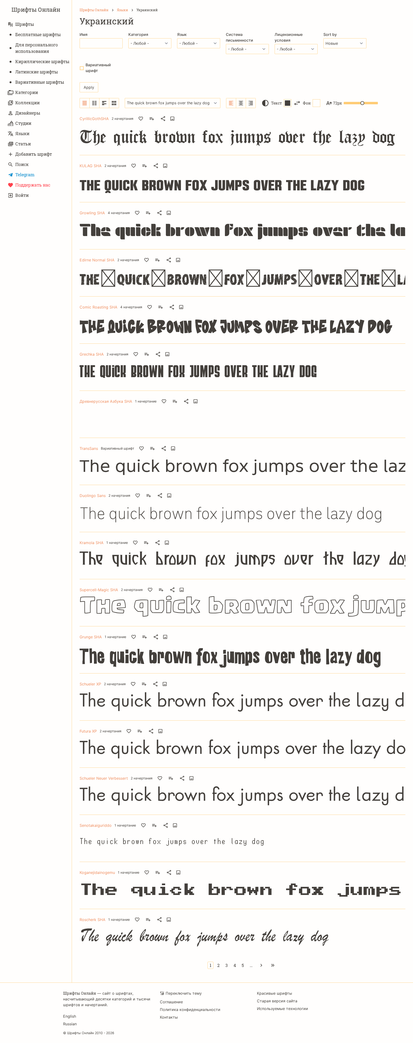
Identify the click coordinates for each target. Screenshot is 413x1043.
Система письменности (239, 37)
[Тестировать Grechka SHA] (167, 354)
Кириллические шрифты (42, 61)
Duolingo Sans (93, 495)
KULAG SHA (91, 165)
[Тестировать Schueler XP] (164, 684)
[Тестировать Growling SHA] (168, 212)
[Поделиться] (163, 118)
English (69, 1016)
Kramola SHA (91, 542)
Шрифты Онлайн (35, 9)
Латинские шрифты (36, 72)
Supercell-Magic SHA (99, 589)
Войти (22, 195)
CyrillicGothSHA (94, 118)
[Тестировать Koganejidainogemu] (178, 872)
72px (337, 102)
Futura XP (88, 731)
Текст (276, 102)
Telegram (24, 174)
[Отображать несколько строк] (104, 103)
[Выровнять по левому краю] (231, 103)
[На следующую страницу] (261, 965)
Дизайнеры (27, 113)
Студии (23, 123)
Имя (83, 34)
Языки (22, 133)
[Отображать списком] (85, 103)
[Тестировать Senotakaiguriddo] (175, 825)
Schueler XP (90, 684)
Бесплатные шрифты (38, 34)
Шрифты (24, 24)
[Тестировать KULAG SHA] (165, 165)
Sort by (330, 34)
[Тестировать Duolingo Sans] (169, 495)
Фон (307, 102)
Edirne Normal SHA (97, 260)
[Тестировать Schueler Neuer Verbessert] (191, 778)
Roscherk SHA (92, 919)
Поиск (22, 164)
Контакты (169, 1017)
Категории (26, 92)
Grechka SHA (92, 354)
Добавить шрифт (33, 154)
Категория (138, 34)
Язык (182, 34)
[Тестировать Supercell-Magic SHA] (181, 589)
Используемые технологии (282, 1008)
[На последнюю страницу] (273, 965)
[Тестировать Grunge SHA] (165, 637)
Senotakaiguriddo (96, 825)
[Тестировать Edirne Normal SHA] (178, 260)
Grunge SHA (91, 637)
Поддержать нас (32, 185)
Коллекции (27, 102)
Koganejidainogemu (97, 872)
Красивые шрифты (274, 993)
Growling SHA (92, 212)
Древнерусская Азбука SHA (106, 401)
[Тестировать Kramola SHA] (166, 542)
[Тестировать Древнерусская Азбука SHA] (195, 401)
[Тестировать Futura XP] (160, 731)
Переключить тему (184, 993)
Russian (70, 1023)
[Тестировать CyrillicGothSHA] (172, 118)
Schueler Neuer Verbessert (104, 778)
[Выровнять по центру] (241, 103)
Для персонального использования (36, 48)
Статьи (23, 144)
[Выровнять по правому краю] (250, 103)
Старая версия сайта (277, 1001)
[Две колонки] (94, 103)
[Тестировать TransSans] (173, 448)
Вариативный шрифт (98, 67)
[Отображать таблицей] (114, 103)
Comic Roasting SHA (98, 307)
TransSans (89, 448)
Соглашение (171, 1001)
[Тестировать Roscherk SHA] (168, 919)
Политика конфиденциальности (190, 1009)
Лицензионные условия (289, 37)
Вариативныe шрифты (39, 82)
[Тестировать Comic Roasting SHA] (181, 307)
